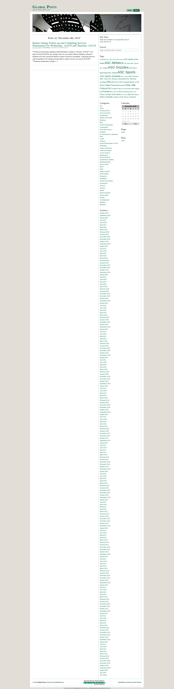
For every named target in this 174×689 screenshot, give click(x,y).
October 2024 (104, 241)
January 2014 (104, 545)
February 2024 (104, 260)
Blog (101, 122)
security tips (103, 183)
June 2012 (103, 590)
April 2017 (103, 452)
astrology (103, 82)
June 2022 (103, 308)
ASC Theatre (133, 76)
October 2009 (104, 665)
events (102, 139)
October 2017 (104, 438)
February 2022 (104, 317)
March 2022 (103, 315)
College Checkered (111, 85)
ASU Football (124, 82)
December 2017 (105, 433)
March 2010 (103, 654)
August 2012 (104, 585)
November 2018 (105, 407)
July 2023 (103, 277)
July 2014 (103, 530)
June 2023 (103, 279)
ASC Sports (126, 72)
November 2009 (105, 663)
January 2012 (104, 601)
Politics (102, 94)
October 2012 (104, 580)
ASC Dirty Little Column (131, 63)
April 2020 (103, 367)
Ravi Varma (137, 682)
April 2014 (103, 537)
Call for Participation (106, 125)
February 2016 (104, 485)
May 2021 (103, 336)
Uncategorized (104, 200)
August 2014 (104, 528)
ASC (107, 59)
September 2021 (105, 327)
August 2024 (104, 246)
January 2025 (104, 234)
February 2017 (104, 457)
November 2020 (105, 350)
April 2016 (103, 481)
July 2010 (103, 644)
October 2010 (104, 637)
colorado (122, 85)
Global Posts (44, 7)
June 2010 (103, 647)
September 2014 (105, 526)
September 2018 (105, 412)
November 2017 (105, 436)
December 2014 (105, 519)
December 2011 (105, 604)
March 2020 (103, 369)
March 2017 (103, 455)
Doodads (103, 132)
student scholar (118, 97)
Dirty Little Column (106, 129)
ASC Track (104, 79)
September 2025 (105, 215)
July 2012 (103, 587)
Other (101, 169)
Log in (123, 140)
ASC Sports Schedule (110, 76)
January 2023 (104, 291)
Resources (103, 176)
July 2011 (103, 616)
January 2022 (104, 320)
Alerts (101, 108)
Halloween (120, 88)
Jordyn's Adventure (106, 148)
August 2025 (104, 218)
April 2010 (103, 651)
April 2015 (103, 509)
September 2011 (105, 611)
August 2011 (104, 613)
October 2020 (104, 353)
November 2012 (105, 578)
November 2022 (105, 296)
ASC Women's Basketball (117, 79)
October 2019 (104, 381)
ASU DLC (115, 82)
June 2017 (103, 448)
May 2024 (103, 253)
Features (102, 141)
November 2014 (105, 521)
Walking (102, 202)
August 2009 (104, 670)
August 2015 (104, 500)
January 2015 (104, 516)
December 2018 (105, 405)
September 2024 (105, 244)
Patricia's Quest (105, 171)
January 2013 (104, 573)
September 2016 (105, 469)
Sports (136, 94)
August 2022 (104, 303)
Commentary (104, 127)
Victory (126, 97)
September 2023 (105, 272)
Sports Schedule (106, 97)
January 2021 (104, 346)
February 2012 (104, 599)
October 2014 (104, 523)
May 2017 (103, 450)
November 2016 (105, 464)
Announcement (105, 111)
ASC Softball (112, 73)
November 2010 (105, 635)
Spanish (102, 188)
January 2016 (104, 488)
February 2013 (104, 571)
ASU (108, 81)
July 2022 (103, 305)
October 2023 (104, 270)
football (114, 88)
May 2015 (103, 507)
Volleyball (132, 97)
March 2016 (103, 483)
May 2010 (103, 649)
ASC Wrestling (131, 79)
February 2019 (104, 400)
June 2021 (103, 334)
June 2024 (103, 251)
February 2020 (104, 372)
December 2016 (105, 462)
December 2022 (105, 294)
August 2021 (104, 329)
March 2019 (103, 398)
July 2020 (103, 360)
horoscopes (127, 88)
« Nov (125, 123)
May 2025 (103, 225)
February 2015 (104, 514)
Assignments (104, 115)
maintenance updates (107, 159)
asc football (104, 68)
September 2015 (105, 497)
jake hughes (136, 88)
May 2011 (103, 620)
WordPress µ (59, 682)
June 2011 (103, 618)
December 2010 (105, 632)
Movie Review (124, 92)
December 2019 (105, 376)
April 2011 (103, 623)
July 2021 (103, 331)
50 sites (114, 40)
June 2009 (103, 675)
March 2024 (103, 258)
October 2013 (104, 552)
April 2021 (103, 339)
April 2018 (103, 424)
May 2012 (103, 592)
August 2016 (104, 471)
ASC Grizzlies (118, 67)
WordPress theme (125, 682)
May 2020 (103, 365)
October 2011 (104, 609)
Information (103, 146)
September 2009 (105, 668)
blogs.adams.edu (105, 42)
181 (101, 106)
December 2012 (105, 575)
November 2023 (105, 267)
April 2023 (103, 284)
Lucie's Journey (105, 153)
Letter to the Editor (106, 150)
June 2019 (103, 391)
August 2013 (104, 556)
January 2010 (104, 658)
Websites (103, 205)
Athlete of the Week (106, 118)
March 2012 (103, 597)
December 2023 (105, 265)
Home (130, 10)
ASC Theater (124, 76)
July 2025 (103, 220)
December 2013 (105, 547)
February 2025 (104, 232)
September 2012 (105, 583)
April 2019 (103, 395)
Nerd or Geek (104, 164)
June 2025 (103, 222)
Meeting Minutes (105, 162)
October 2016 (104, 466)
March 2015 (103, 511)
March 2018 (103, 426)
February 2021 (104, 343)
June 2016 (103, 476)
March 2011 (103, 625)
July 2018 (103, 417)
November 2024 (105, 239)
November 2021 (105, 322)
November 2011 (105, 606)
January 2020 (104, 374)
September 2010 (105, 639)
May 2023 (103, 282)
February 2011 (104, 628)
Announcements (105, 113)
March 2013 (103, 568)
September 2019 (105, 384)
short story (124, 94)
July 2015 (103, 502)
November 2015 (105, 493)
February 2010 (104, 656)
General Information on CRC (109, 143)
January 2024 (104, 263)
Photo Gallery (104, 174)
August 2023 (104, 275)
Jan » (135, 123)
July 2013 (103, 559)
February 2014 (104, 542)
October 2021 (104, 324)
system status (104, 195)
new (135, 91)
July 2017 (103, 445)
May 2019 (103, 393)
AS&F (104, 59)
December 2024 (105, 237)
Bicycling (103, 120)
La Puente (104, 91)
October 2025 (104, 213)
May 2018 (103, 421)
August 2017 (104, 443)
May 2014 (103, 535)
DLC (110, 88)
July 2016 (103, 474)
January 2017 (104, 459)
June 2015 (103, 504)
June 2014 (103, 533)
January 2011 (104, 630)
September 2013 (105, 554)
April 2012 (103, 594)
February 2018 (104, 429)
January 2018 (104, 431)
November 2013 (105, 549)
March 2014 (103, 540)
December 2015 (105, 490)
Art (101, 59)
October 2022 (104, 298)
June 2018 (103, 419)
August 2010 (104, 642)
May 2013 (103, 564)
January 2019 (104, 402)
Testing (102, 197)
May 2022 (103, 310)
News (101, 167)
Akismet (108, 688)
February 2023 (104, 289)
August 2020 (104, 357)
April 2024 (103, 256)
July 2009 (103, 672)
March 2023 (103, 286)
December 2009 (105, 661)
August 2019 (104, 386)
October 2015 (104, 495)
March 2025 (103, 230)
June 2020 (103, 362)
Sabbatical (103, 178)
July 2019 (103, 388)
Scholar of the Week (113, 94)
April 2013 (103, 566)
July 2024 (103, 249)
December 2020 (105, 348)
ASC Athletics (114, 63)
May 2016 (103, 478)
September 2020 (105, 355)
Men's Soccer (114, 91)
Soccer (131, 94)
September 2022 (105, 301)
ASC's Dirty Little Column (116, 59)
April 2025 (103, 227)
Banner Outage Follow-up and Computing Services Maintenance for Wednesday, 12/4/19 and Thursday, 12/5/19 (64, 44)
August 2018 (104, 414)
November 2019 (105, 379)
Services (102, 186)
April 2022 (103, 313)
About (136, 10)
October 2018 (104, 410)
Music (131, 92)
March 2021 (103, 341)
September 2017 (105, 440)
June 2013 (103, 561)
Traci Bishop (46, 47)
